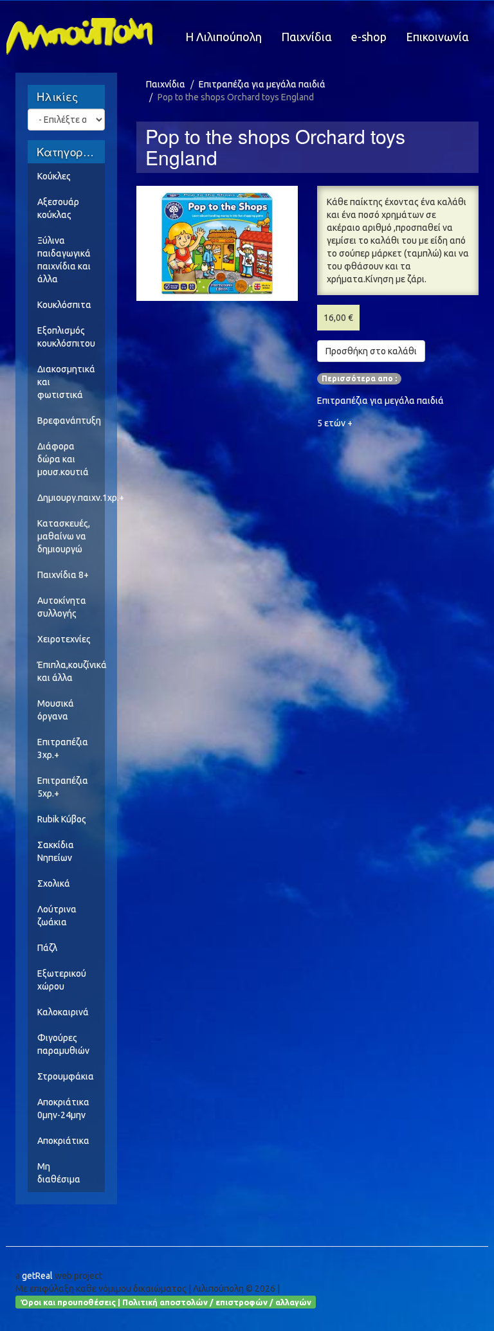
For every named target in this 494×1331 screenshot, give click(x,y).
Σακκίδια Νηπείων (55, 851)
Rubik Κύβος (61, 819)
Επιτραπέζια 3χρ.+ (62, 748)
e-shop (369, 36)
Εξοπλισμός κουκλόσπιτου (66, 337)
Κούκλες (54, 176)
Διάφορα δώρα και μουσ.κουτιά (63, 459)
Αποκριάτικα (63, 1141)
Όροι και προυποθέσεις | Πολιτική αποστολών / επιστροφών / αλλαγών (166, 1301)
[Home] (84, 36)
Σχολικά (53, 883)
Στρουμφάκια (65, 1076)
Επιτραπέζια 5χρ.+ (62, 787)
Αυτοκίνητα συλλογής (61, 607)
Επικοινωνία (437, 36)
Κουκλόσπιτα (64, 305)
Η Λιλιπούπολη (223, 36)
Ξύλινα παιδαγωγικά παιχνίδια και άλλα (64, 259)
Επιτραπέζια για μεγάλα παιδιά (262, 84)
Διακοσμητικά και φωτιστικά (66, 382)
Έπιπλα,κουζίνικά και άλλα (71, 671)
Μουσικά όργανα (55, 709)
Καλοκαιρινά (63, 1012)
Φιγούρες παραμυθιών (63, 1044)
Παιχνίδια (306, 36)
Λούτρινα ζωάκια (57, 915)
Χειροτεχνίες (64, 639)
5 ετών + (334, 423)
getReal (37, 1276)
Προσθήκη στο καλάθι (371, 351)
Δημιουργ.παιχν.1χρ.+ (71, 498)
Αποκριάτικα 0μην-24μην (63, 1108)
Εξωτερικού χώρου (61, 979)
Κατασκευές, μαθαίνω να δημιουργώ (63, 536)
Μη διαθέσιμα (58, 1172)
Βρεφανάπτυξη (69, 420)
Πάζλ (47, 948)
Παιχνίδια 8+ (63, 575)
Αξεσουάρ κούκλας (58, 208)
